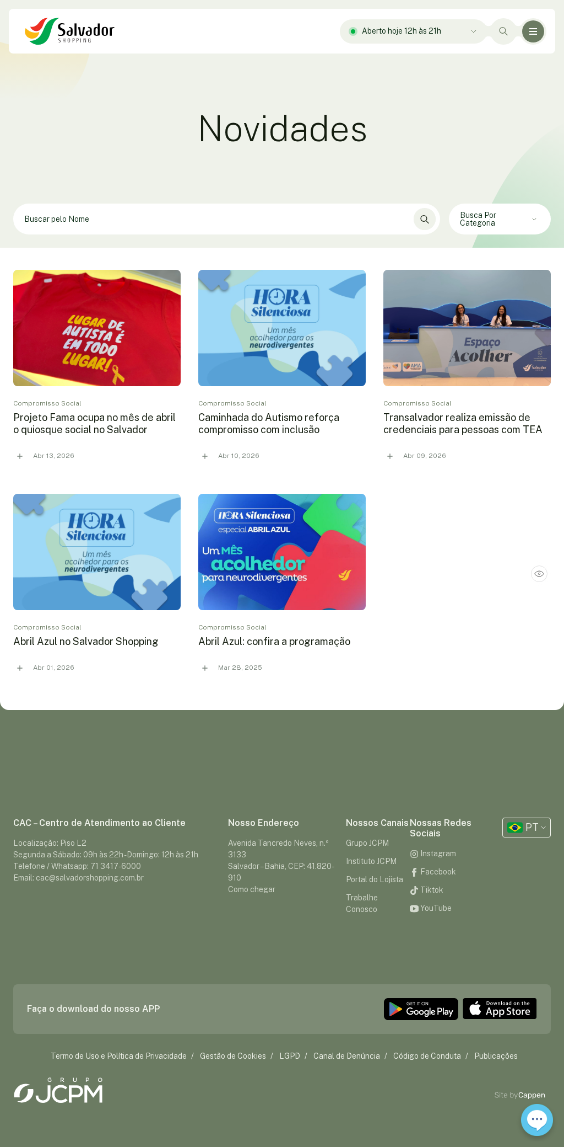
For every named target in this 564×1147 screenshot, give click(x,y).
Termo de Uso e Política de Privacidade (119, 1056)
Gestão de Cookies (233, 1056)
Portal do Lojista (374, 879)
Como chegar (251, 889)
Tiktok (431, 889)
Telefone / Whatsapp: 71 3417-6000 (77, 866)
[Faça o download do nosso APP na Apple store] (500, 1009)
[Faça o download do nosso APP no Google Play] (421, 1009)
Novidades (282, 128)
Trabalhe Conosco (362, 903)
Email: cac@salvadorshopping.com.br (78, 877)
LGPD (289, 1056)
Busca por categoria (478, 219)
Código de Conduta (427, 1056)
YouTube (435, 908)
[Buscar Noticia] (425, 219)
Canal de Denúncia (346, 1056)
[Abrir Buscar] (503, 31)
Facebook (437, 871)
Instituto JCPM (371, 861)
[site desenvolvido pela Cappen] (532, 1095)
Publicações (496, 1056)
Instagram (437, 853)
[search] (282, 472)
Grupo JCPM (367, 843)
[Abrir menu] (533, 31)
